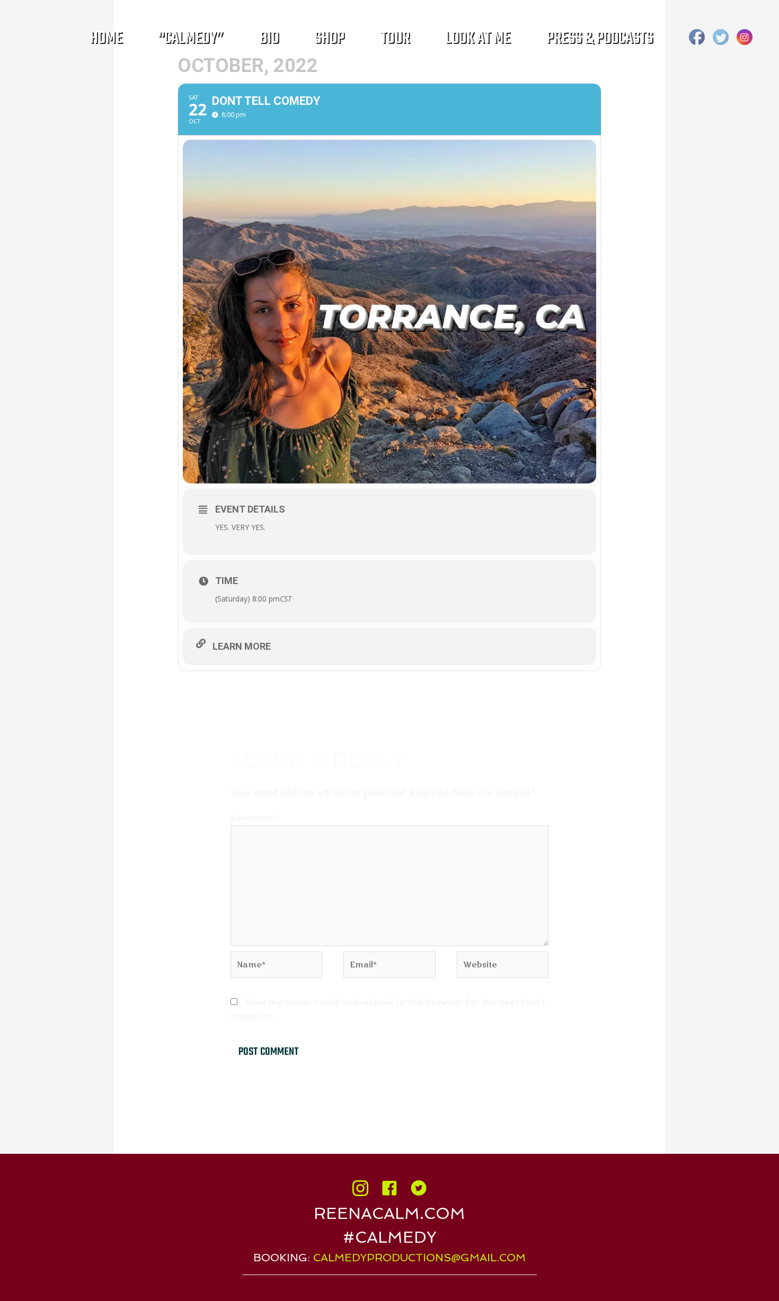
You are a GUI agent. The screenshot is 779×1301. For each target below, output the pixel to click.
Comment (255, 818)
